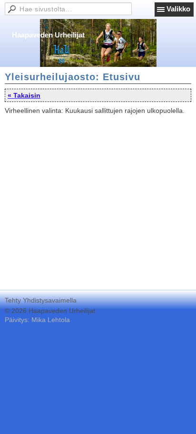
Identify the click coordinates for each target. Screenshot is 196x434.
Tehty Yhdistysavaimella (41, 300)
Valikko (178, 9)
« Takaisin (24, 95)
